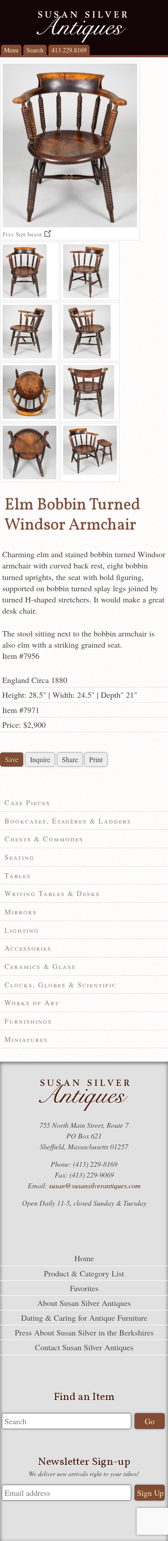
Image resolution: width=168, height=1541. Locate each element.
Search (34, 50)
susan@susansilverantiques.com (95, 1185)
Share (70, 759)
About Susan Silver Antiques (84, 1303)
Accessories (28, 947)
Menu (11, 50)
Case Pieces (27, 802)
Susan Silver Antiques (81, 27)
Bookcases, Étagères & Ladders (67, 820)
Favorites (84, 1288)
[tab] (84, 803)
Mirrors (20, 911)
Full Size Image (22, 234)
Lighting (21, 930)
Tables (17, 875)
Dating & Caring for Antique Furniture (84, 1317)
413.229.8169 (69, 50)
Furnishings (28, 1020)
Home (84, 1258)
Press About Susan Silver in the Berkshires (84, 1332)
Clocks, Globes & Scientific (60, 984)
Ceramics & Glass (40, 966)
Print (96, 759)
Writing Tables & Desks (52, 893)
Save (11, 759)
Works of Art (31, 1002)
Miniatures (26, 1039)
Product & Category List (84, 1273)
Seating (19, 857)
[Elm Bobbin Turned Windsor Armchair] (29, 271)
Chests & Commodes (43, 838)
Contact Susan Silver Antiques (84, 1347)
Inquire (40, 759)
